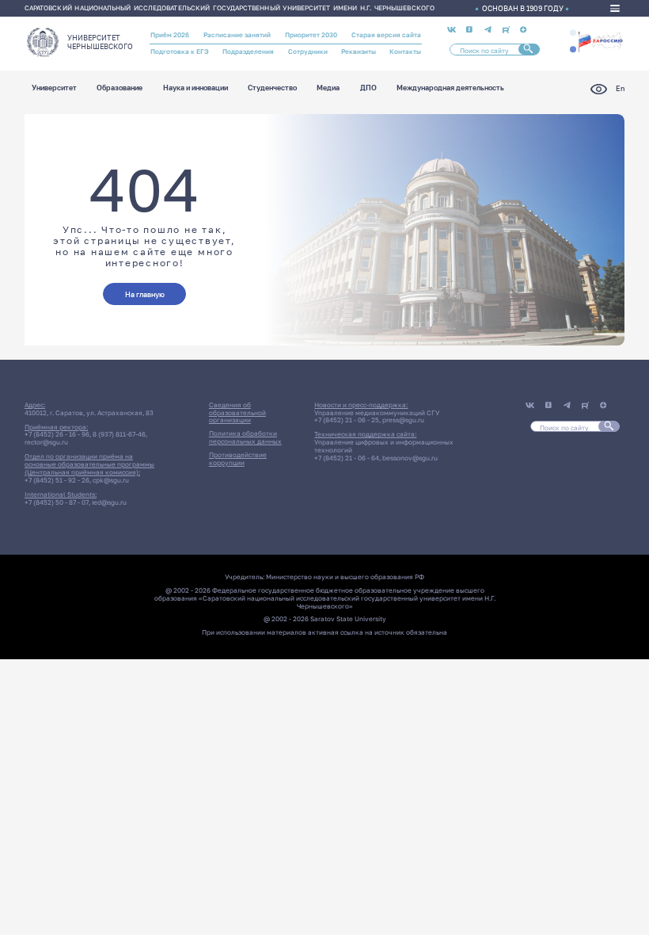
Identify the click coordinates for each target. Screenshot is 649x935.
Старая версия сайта (386, 35)
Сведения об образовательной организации (237, 413)
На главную (145, 294)
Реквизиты (358, 51)
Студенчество (272, 88)
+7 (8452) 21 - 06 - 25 (346, 420)
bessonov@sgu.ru (410, 458)
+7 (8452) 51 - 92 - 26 (57, 480)
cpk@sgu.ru (111, 480)
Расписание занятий (237, 35)
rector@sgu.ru (46, 442)
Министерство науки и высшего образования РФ (345, 577)
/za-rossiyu (600, 40)
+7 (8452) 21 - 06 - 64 (346, 458)
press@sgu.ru (403, 420)
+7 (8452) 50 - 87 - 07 (57, 502)
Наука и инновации (195, 88)
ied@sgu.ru (109, 502)
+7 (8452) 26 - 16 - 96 (57, 434)
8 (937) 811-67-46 (119, 434)
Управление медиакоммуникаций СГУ (376, 413)
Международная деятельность (450, 88)
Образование (119, 88)
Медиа (328, 88)
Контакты (405, 51)
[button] (573, 32)
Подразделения (248, 51)
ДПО (368, 88)
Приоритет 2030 (311, 35)
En (620, 88)
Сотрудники (308, 51)
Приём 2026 (169, 35)
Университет (54, 88)
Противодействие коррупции (238, 459)
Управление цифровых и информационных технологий (384, 446)
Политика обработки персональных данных (245, 437)
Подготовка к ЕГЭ (179, 51)
